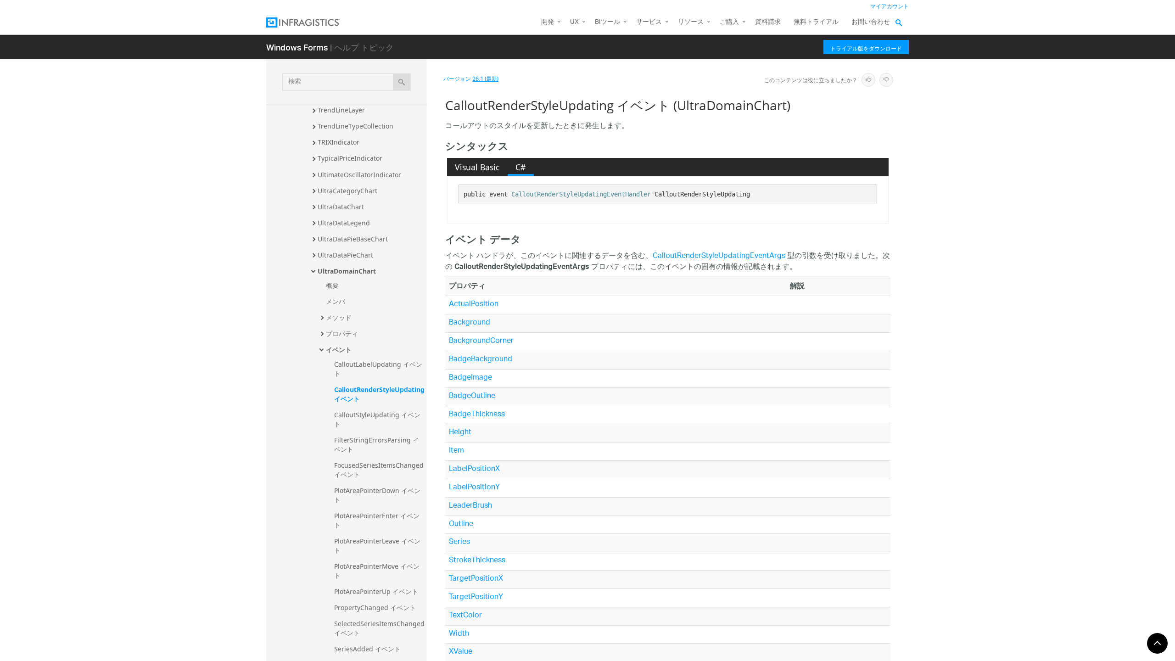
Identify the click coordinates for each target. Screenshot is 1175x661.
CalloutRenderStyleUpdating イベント (380, 394)
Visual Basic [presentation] (477, 167)
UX (574, 22)
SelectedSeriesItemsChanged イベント (380, 628)
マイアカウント (889, 6)
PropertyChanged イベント (375, 607)
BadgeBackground (480, 359)
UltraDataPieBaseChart (353, 239)
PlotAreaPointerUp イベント (376, 591)
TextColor (465, 615)
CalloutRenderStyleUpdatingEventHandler (581, 194)
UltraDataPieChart (345, 255)
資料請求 (768, 22)
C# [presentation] (520, 167)
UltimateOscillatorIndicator (359, 174)
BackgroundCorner (481, 341)
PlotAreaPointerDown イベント (377, 495)
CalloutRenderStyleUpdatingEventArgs (719, 256)
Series (459, 542)
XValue (460, 652)
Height (460, 432)
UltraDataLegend (344, 222)
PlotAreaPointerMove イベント (377, 571)
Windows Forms (297, 47)
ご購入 (729, 22)
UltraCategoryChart (347, 190)
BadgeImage (470, 378)
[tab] (477, 167)
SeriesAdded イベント (367, 648)
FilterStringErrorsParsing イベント (376, 445)
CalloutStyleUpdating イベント (377, 419)
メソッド (339, 317)
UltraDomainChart (347, 271)
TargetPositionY (476, 597)
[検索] (402, 82)
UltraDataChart (341, 206)
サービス (649, 22)
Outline (461, 524)
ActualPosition (473, 304)
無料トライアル (816, 22)
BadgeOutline (472, 396)
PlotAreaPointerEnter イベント (377, 520)
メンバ (335, 301)
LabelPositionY (474, 487)
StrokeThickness (477, 560)
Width (459, 634)
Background (469, 322)
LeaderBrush (470, 506)
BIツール (607, 22)
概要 (332, 285)
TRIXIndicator (338, 142)
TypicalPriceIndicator (350, 158)
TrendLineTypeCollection (355, 126)
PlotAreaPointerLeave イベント (377, 546)
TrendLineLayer (341, 110)
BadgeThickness (477, 414)
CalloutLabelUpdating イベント (378, 369)
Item (456, 451)
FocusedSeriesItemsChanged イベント (379, 470)
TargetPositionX (476, 579)
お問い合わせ (870, 22)
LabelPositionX (474, 469)
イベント (339, 349)
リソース (691, 22)
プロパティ (342, 333)
